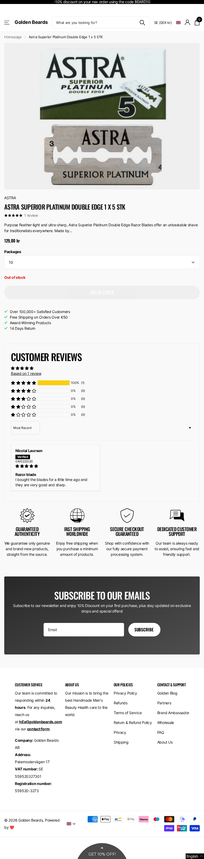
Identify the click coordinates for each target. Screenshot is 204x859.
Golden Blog (167, 693)
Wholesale (165, 722)
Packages (12, 251)
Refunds (121, 703)
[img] (55, 466)
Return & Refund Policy (133, 722)
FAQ (160, 732)
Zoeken (142, 22)
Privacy (120, 732)
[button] (23, 382)
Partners (164, 703)
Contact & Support (171, 684)
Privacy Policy (125, 693)
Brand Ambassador (173, 712)
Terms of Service (128, 712)
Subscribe (144, 629)
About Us (165, 742)
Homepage (13, 37)
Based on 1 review (26, 373)
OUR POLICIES (123, 684)
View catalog (7, 22)
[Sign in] (187, 22)
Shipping (121, 742)
